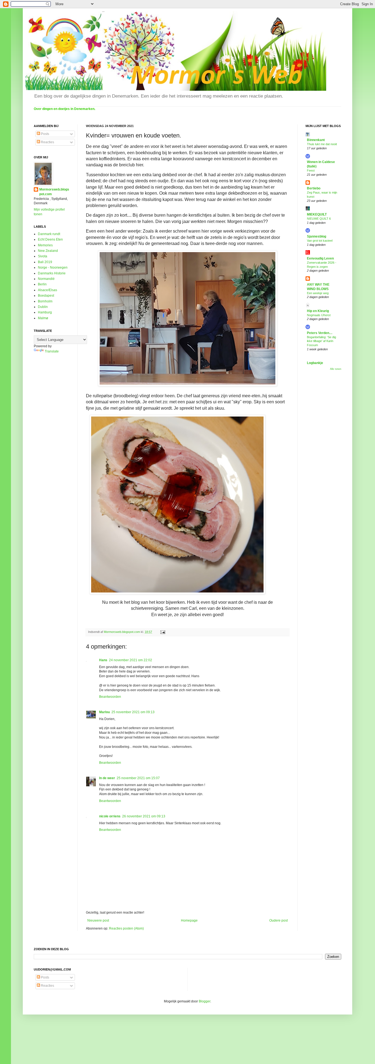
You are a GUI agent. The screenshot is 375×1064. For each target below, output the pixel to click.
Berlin (42, 284)
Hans (103, 660)
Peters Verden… (319, 333)
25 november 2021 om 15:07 (138, 778)
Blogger (204, 1001)
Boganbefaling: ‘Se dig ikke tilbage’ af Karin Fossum (321, 341)
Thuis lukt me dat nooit (322, 144)
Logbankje (315, 363)
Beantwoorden (110, 697)
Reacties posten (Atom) (126, 928)
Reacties (47, 142)
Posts (44, 134)
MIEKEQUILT (317, 214)
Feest (311, 170)
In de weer (107, 778)
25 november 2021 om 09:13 (133, 712)
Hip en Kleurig (318, 311)
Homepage (189, 920)
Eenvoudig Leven (320, 258)
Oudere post (278, 920)
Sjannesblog (316, 236)
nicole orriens (110, 816)
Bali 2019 (45, 262)
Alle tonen (335, 369)
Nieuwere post (98, 920)
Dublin (43, 307)
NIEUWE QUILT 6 (319, 218)
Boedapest (46, 295)
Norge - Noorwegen (53, 267)
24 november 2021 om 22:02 (130, 660)
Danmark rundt (49, 234)
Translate (52, 351)
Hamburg (45, 312)
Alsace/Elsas (47, 290)
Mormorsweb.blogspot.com (54, 192)
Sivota (42, 256)
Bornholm (45, 301)
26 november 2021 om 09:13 (143, 816)
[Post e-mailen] (162, 631)
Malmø (43, 318)
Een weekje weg (318, 293)
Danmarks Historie (52, 273)
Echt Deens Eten (50, 239)
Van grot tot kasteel (319, 240)
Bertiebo (313, 188)
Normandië (46, 279)
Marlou (104, 712)
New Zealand (48, 251)
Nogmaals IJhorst (319, 315)
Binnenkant (316, 140)
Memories (45, 245)
